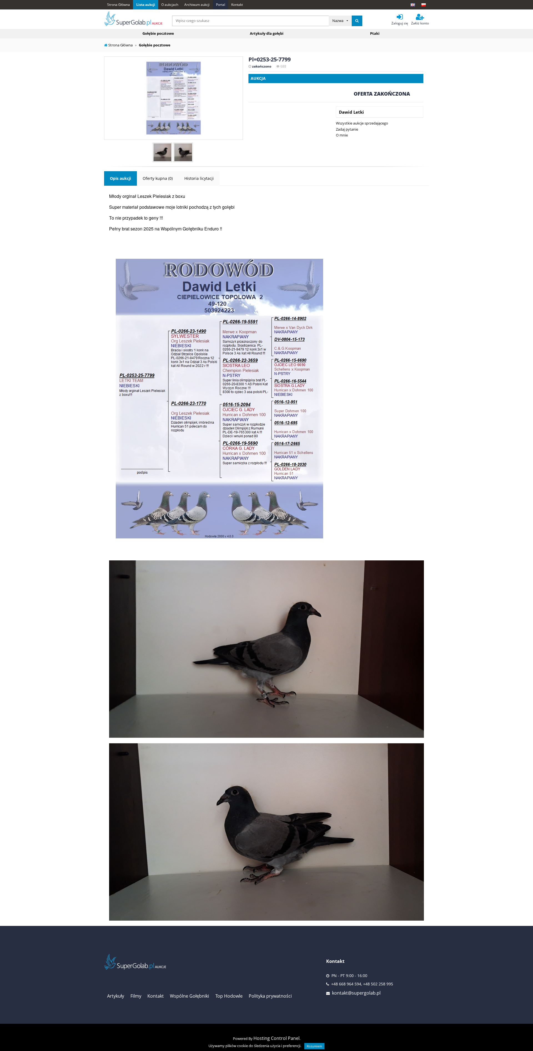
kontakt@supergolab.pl (356, 993)
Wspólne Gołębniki (189, 996)
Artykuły (115, 996)
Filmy (135, 996)
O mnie (342, 135)
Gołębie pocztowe (158, 33)
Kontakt (237, 4)
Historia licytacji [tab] (199, 178)
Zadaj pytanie (347, 129)
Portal (220, 4)
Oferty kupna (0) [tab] (158, 178)
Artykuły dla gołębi (266, 33)
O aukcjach (169, 4)
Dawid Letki (351, 112)
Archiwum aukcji (197, 4)
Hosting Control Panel (276, 1038)
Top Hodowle (229, 996)
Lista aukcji (145, 4)
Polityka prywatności (270, 996)
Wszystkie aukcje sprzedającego (362, 123)
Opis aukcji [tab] (120, 178)
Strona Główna (118, 4)
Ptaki (374, 33)
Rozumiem (314, 1046)
